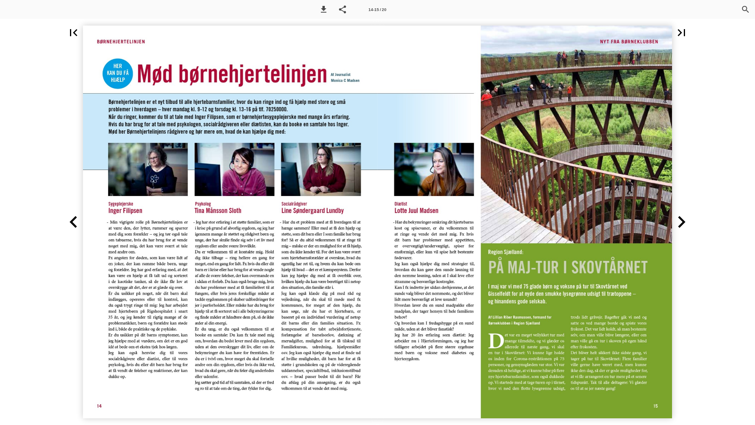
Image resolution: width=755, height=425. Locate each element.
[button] (323, 9)
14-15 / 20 (377, 9)
